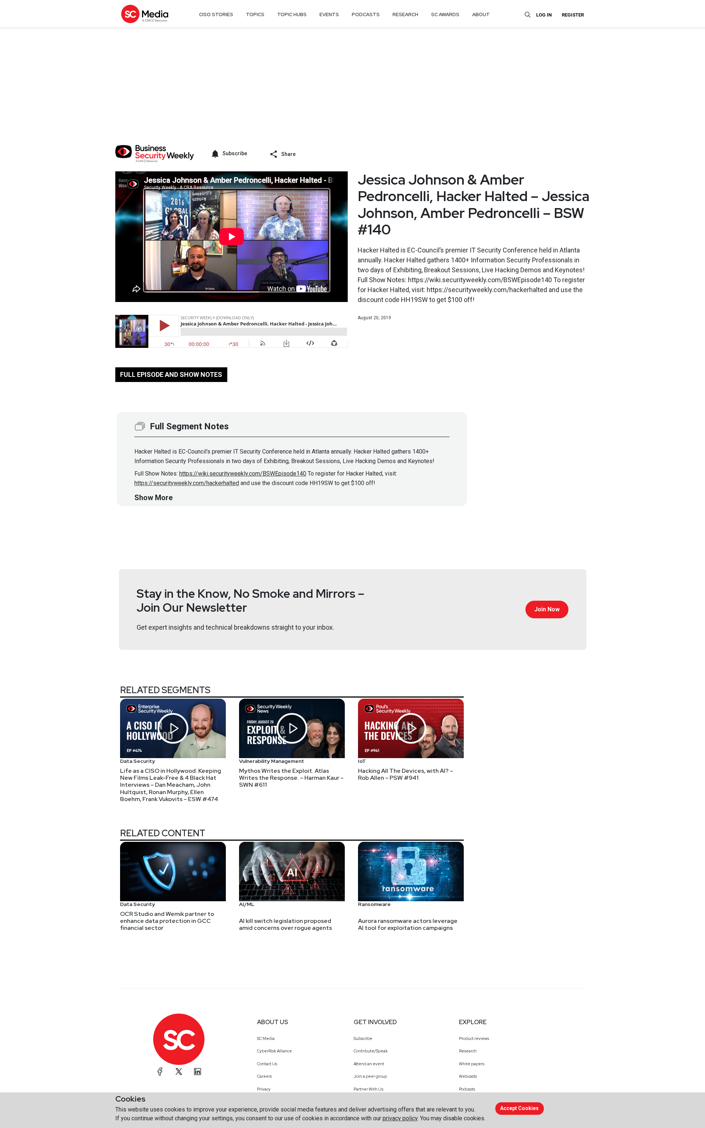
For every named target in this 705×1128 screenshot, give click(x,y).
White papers (471, 1063)
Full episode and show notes (171, 374)
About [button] (481, 14)
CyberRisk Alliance (274, 1051)
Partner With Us (368, 1089)
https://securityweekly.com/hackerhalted (186, 483)
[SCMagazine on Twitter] (178, 1071)
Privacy (264, 1089)
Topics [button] (255, 14)
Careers (264, 1076)
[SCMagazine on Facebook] (160, 1071)
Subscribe (363, 1038)
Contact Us (267, 1063)
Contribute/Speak (371, 1051)
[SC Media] (144, 14)
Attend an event (369, 1063)
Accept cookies (519, 1108)
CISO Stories (216, 14)
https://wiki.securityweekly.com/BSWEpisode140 (242, 473)
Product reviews (474, 1038)
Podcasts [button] (366, 14)
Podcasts (467, 1089)
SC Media (266, 1038)
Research (468, 1051)
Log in (544, 15)
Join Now (547, 609)
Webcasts (468, 1076)
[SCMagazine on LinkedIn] (197, 1071)
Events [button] (329, 14)
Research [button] (405, 14)
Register (573, 15)
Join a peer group (370, 1076)
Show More (153, 497)
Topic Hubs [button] (292, 14)
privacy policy (400, 1118)
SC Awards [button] (445, 14)
